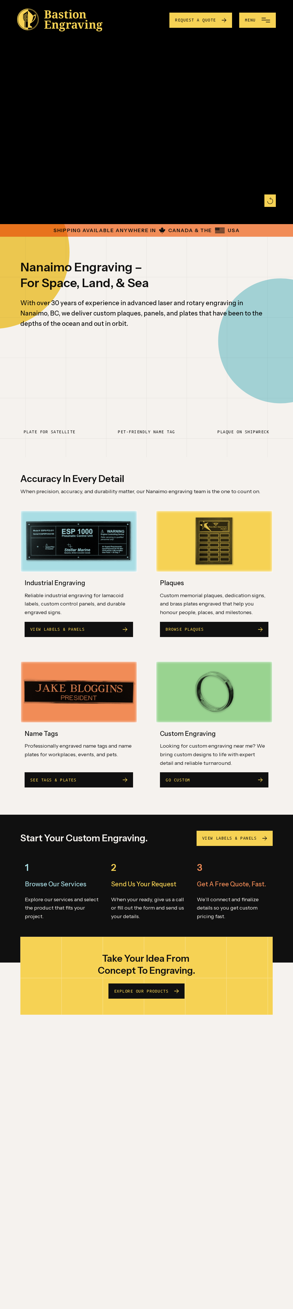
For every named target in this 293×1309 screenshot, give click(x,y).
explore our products (141, 991)
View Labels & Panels (229, 838)
